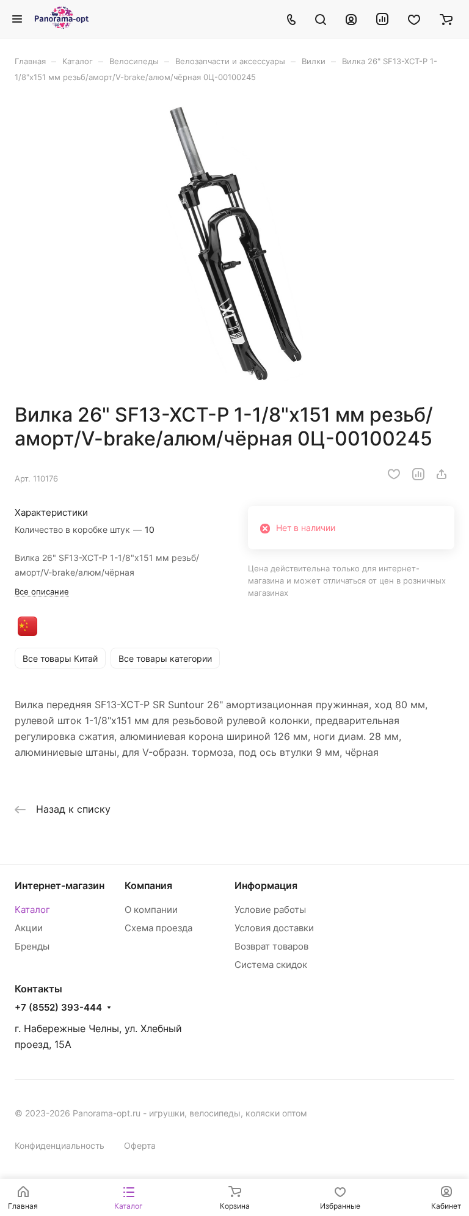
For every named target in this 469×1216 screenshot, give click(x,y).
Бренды (32, 946)
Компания (148, 885)
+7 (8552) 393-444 (58, 1007)
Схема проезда (158, 928)
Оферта (140, 1145)
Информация (265, 885)
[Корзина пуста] (446, 19)
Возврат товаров (271, 946)
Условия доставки (274, 928)
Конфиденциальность (59, 1145)
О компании (151, 909)
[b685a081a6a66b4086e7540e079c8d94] (234, 242)
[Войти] (351, 19)
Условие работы (270, 909)
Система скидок (270, 964)
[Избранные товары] (414, 19)
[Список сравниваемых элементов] (382, 19)
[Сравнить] (418, 474)
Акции (29, 928)
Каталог (32, 909)
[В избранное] (394, 474)
